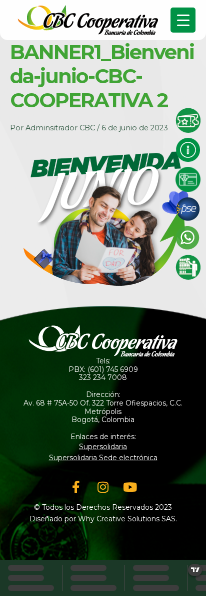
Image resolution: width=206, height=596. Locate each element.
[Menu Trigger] (183, 20)
